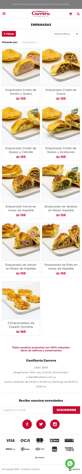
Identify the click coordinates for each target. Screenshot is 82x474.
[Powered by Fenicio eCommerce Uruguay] (74, 469)
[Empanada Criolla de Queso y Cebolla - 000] (21, 125)
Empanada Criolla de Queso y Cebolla (21, 150)
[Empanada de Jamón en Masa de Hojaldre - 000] (21, 242)
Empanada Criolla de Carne (61, 91)
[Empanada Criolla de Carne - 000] (61, 67)
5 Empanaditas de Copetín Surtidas (21, 324)
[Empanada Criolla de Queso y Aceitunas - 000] (61, 125)
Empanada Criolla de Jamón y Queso (21, 91)
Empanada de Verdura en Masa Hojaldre (61, 208)
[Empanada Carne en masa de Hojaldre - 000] (21, 184)
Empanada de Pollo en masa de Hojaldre (61, 266)
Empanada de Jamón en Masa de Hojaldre (21, 266)
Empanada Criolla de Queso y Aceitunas (61, 150)
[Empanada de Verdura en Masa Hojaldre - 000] (61, 184)
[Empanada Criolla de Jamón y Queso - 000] (21, 67)
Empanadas (29, 42)
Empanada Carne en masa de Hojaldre (21, 208)
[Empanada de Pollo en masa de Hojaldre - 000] (61, 242)
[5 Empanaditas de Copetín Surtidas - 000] (21, 300)
